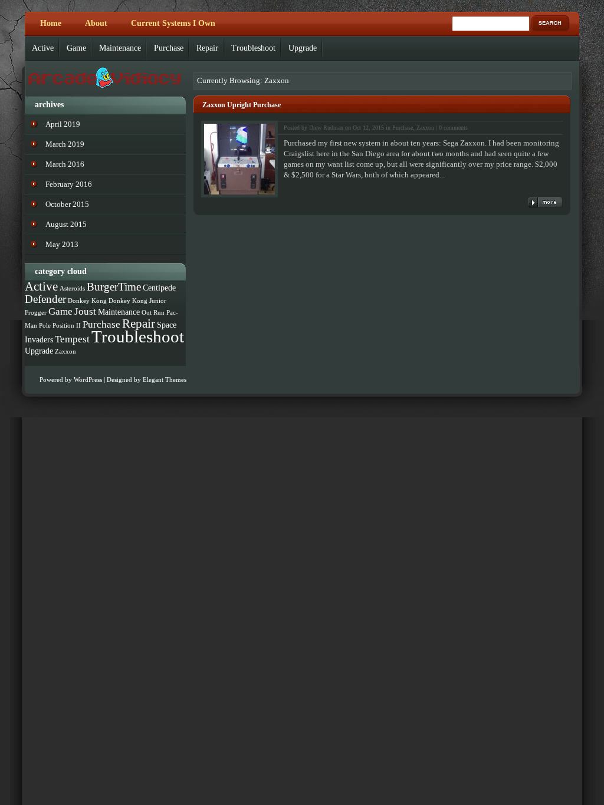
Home (50, 23)
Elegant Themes (164, 379)
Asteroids (72, 288)
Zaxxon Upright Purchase (241, 105)
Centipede (159, 287)
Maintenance (120, 48)
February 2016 (68, 184)
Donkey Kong (87, 301)
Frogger (36, 312)
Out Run (153, 312)
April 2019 (62, 124)
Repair (207, 48)
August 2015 (66, 224)
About (96, 23)
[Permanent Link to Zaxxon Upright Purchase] (545, 202)
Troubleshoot (253, 48)
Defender (45, 299)
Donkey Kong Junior (137, 301)
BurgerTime (114, 287)
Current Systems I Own (173, 23)
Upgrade (302, 48)
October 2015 (67, 204)
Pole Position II (60, 325)
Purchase (168, 48)
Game (76, 48)
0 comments (453, 127)
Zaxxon (425, 127)
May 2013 (61, 244)
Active (43, 48)
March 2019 (64, 144)
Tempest (72, 339)
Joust (85, 311)
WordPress (88, 379)
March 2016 (64, 164)
